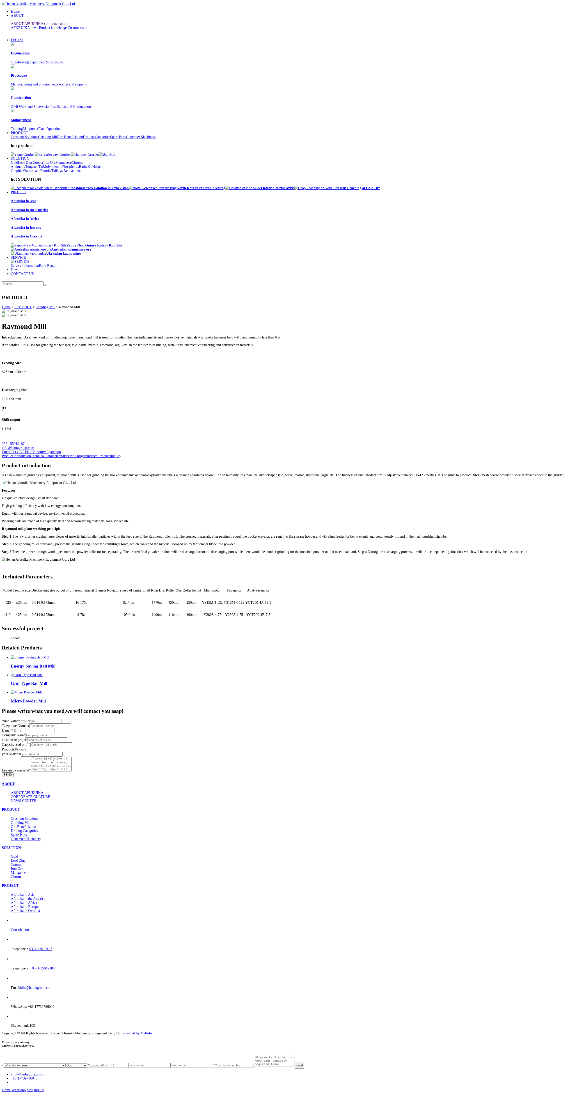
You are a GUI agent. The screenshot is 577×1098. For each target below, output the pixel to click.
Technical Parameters (46, 456)
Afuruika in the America (28, 898)
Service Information (25, 265)
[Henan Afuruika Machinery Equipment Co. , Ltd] (38, 4)
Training (17, 129)
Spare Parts (118, 137)
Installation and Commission (70, 106)
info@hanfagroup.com (18, 448)
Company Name (13, 735)
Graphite (17, 171)
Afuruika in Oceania (25, 911)
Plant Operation (49, 129)
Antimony (18, 166)
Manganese (63, 162)
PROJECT (18, 192)
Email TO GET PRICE (18, 452)
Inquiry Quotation (48, 452)
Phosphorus (70, 166)
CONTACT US (22, 274)
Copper (38, 162)
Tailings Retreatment (66, 171)
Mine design (54, 62)
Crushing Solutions (24, 137)
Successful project (74, 456)
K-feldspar (95, 166)
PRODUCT (19, 133)
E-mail (7, 730)
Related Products (99, 456)
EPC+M (17, 40)
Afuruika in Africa (24, 903)
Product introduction (16, 456)
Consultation (20, 930)
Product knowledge (53, 28)
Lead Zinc (25, 162)
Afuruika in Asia (22, 894)
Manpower (30, 129)
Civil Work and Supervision (30, 106)
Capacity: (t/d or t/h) (16, 744)
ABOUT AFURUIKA (27, 23)
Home (15, 11)
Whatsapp (18, 1090)
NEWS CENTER (24, 801)
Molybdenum (52, 166)
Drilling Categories (96, 137)
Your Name (11, 721)
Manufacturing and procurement (34, 84)
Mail (30, 1090)
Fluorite (45, 171)
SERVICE (18, 257)
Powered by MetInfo (137, 1033)
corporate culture (56, 23)
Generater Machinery (141, 137)
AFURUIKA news (24, 28)
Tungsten (31, 166)
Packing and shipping (72, 84)
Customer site (77, 28)
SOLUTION (20, 158)
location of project (14, 740)
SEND (8, 774)
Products (8, 749)
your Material (11, 754)
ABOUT (17, 15)
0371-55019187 (13, 444)
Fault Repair (48, 265)
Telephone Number (15, 725)
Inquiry (116, 456)
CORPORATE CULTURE (30, 797)
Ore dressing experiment (28, 62)
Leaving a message (16, 770)
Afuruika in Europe (25, 907)
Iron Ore (49, 162)
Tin (40, 166)
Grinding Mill (48, 137)
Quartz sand (31, 171)
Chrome (77, 162)
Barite (83, 166)
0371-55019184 (43, 968)
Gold (14, 162)
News (15, 270)
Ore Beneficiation (70, 137)
